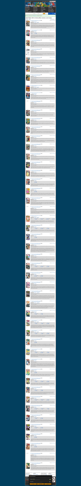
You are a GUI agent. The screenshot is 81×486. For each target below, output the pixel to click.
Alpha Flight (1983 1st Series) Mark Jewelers (35, 20)
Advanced (47, 13)
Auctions (27, 10)
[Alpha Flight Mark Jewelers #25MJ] (28, 219)
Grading (43, 1)
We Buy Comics (27, 474)
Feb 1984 (52, 57)
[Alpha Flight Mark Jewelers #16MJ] (28, 139)
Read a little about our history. (29, 480)
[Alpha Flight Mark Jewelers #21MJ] (28, 182)
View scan (32, 33)
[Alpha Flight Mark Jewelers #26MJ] (28, 228)
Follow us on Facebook (35, 474)
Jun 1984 (52, 92)
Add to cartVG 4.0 (36, 313)
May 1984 (52, 85)
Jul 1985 (52, 206)
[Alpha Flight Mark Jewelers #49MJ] (28, 446)
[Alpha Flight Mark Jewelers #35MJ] (28, 314)
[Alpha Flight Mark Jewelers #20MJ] (28, 173)
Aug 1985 (52, 215)
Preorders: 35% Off (28, 11)
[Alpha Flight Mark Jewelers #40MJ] (28, 362)
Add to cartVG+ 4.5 (42, 381)
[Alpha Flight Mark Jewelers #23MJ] (28, 201)
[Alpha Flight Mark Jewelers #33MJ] (28, 294)
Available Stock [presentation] (32, 22)
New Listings (28, 9)
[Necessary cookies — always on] (50, 479)
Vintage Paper (35, 10)
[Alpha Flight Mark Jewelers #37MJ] (28, 333)
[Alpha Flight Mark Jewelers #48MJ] (28, 437)
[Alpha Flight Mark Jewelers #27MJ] (28, 237)
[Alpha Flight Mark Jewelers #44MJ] (28, 399)
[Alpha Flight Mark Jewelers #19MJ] (28, 165)
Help (48, 1)
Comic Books (35, 7)
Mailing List (51, 474)
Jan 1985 (52, 153)
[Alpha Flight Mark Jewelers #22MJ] (28, 191)
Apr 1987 (52, 405)
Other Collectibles (51, 11)
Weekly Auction (35, 15)
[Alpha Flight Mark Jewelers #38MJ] (28, 342)
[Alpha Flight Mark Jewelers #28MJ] (28, 246)
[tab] (32, 22)
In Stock (30, 19)
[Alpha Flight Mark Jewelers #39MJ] (28, 352)
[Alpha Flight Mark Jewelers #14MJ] (28, 121)
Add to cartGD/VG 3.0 (41, 427)
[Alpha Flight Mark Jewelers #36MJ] (28, 323)
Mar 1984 (52, 65)
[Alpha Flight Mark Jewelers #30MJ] (28, 266)
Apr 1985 (52, 178)
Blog (47, 1)
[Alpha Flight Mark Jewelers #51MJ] (28, 466)
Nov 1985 (52, 243)
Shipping (45, 1)
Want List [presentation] (35, 22)
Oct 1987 (52, 462)
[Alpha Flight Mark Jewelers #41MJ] (28, 372)
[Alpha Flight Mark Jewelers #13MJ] (28, 113)
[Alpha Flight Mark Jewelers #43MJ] (28, 390)
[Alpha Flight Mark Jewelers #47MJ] (28, 427)
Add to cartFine (35, 219)
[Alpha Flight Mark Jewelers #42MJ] (28, 381)
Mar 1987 (52, 396)
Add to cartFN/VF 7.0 (35, 191)
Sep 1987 (52, 453)
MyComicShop (30, 5)
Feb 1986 (52, 272)
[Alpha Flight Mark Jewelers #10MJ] (28, 88)
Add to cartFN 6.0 (41, 219)
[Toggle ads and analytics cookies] (50, 481)
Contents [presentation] (38, 22)
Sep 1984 (52, 118)
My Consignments (51, 10)
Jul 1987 (52, 433)
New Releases (28, 7)
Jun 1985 (52, 197)
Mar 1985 (52, 170)
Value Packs (42, 7)
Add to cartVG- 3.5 (42, 313)
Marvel (54, 20)
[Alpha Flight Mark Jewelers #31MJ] (28, 276)
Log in (30, 1)
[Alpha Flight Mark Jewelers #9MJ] (28, 78)
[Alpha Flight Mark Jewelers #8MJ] (28, 69)
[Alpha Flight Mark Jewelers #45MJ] (28, 408)
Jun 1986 (52, 310)
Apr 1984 (52, 74)
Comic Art (34, 11)
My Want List (43, 11)
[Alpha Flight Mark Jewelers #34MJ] (28, 304)
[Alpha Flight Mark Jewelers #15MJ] (28, 130)
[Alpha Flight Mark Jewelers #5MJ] (28, 43)
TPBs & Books (35, 9)
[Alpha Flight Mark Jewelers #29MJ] (28, 257)
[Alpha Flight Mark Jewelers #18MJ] (28, 157)
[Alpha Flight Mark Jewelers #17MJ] (28, 147)
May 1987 (52, 414)
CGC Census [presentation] (38, 292)
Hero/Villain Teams (38, 40)
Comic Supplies (43, 9)
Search (44, 13)
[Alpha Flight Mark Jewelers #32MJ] (28, 285)
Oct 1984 (52, 126)
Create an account (27, 1)
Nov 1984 (52, 135)
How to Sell (50, 7)
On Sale (42, 10)
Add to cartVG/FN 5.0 (35, 446)
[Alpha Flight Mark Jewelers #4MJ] (28, 33)
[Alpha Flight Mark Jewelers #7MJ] (28, 60)
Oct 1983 (52, 20)
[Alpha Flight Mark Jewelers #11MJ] (28, 96)
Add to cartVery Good (35, 182)
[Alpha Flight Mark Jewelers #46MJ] (28, 418)
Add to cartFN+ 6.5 (36, 237)
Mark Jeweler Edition (35, 30)
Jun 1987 (52, 424)
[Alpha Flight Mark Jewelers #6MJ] (28, 52)
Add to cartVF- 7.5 (36, 33)
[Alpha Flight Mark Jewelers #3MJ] (28, 23)
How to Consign (51, 9)
